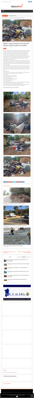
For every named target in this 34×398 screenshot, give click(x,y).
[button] (17, 292)
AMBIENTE (4, 48)
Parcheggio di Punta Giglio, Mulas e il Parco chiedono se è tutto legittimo (14, 225)
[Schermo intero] (29, 299)
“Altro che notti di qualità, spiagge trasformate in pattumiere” (13, 245)
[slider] (16, 299)
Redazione (7, 1)
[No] (32, 395)
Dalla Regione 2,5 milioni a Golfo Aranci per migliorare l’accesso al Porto (19, 15)
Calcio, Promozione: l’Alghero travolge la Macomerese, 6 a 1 (9, 252)
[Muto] (28, 299)
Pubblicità (3, 1)
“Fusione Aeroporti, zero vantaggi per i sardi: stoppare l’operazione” (17, 267)
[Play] (4, 299)
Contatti (9, 1)
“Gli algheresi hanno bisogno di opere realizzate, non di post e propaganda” (18, 263)
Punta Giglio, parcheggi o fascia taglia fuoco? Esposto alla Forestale (14, 203)
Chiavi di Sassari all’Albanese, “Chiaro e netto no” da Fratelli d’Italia (24, 252)
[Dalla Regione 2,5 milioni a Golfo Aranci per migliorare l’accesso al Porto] (5, 272)
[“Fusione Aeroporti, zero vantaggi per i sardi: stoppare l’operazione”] (5, 268)
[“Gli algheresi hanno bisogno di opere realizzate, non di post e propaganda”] (5, 264)
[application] (17, 292)
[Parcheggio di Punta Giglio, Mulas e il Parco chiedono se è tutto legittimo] (16, 215)
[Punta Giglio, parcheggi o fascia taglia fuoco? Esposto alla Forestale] (17, 195)
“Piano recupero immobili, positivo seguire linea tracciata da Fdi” (17, 279)
